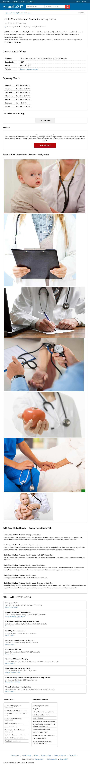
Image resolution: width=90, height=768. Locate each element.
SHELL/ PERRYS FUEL (16, 710)
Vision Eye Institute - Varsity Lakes (18, 687)
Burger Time (36, 709)
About (22, 1)
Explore (15, 1)
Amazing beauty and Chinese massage (44, 721)
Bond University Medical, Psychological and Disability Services (27, 677)
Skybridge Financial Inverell (41, 729)
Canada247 (64, 759)
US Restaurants (52, 759)
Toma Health (13, 741)
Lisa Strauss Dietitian (13, 649)
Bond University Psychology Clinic (17, 668)
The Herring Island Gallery (41, 706)
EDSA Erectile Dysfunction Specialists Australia (22, 621)
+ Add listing (26, 755)
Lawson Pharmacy (38, 718)
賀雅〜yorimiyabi (14, 723)
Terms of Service (60, 755)
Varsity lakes (27, 13)
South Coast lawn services (16, 735)
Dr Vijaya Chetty (11, 603)
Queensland (9, 13)
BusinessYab (39, 759)
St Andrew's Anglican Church (41, 715)
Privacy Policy (46, 755)
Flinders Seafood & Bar (40, 738)
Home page (6, 1)
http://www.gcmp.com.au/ (29, 69)
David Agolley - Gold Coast (15, 631)
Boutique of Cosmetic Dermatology (18, 612)
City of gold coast (17, 13)
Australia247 (13, 7)
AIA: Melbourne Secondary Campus (43, 712)
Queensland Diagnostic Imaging (16, 659)
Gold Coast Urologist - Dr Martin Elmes (19, 640)
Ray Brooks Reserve (15, 738)
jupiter (11, 727)
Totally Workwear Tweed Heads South (44, 735)
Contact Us (31, 1)
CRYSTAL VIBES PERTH (40, 732)
